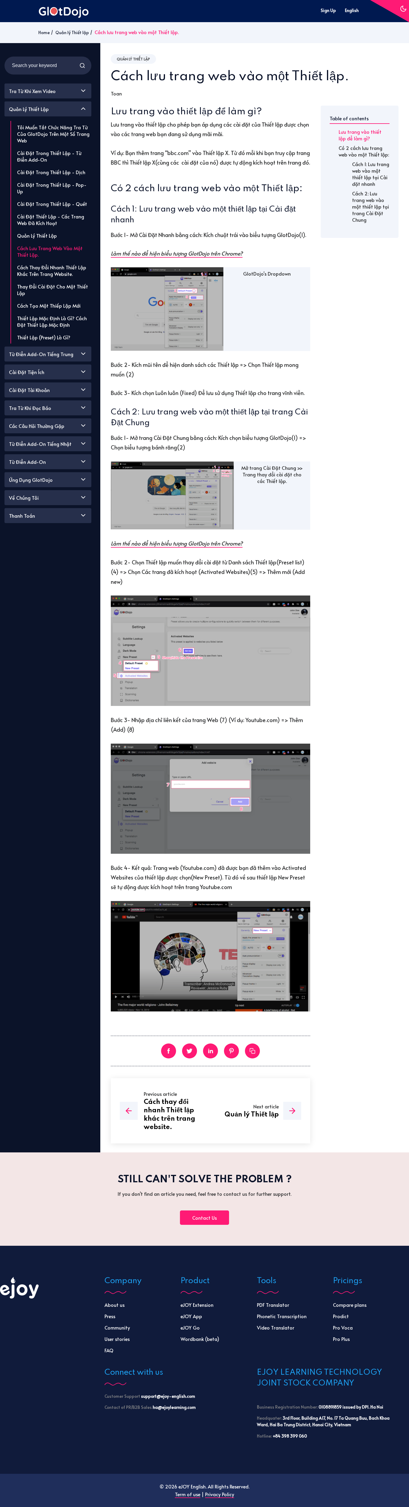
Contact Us (204, 1217)
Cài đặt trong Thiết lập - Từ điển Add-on (49, 156)
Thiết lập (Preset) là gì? (43, 337)
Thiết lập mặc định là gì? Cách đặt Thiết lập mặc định (52, 321)
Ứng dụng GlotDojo (31, 479)
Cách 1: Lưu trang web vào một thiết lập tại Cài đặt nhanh (370, 174)
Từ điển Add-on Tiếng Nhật (40, 443)
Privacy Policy (219, 1494)
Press (109, 1316)
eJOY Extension (197, 1304)
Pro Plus (341, 1339)
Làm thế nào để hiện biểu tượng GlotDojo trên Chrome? (177, 253)
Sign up (328, 10)
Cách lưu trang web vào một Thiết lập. (50, 251)
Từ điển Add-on (27, 461)
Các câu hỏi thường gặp (36, 426)
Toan (116, 93)
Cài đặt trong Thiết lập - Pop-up (52, 188)
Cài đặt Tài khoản (29, 390)
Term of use (187, 1494)
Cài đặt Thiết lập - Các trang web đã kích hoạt (50, 219)
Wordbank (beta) (200, 1339)
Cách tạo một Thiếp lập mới (49, 305)
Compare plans (349, 1304)
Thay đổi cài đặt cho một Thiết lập (52, 289)
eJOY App (191, 1316)
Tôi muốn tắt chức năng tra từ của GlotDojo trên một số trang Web (53, 134)
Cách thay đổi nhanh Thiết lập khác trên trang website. (51, 270)
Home (44, 32)
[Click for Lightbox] (167, 309)
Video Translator (275, 1327)
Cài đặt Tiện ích (26, 372)
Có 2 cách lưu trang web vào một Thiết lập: (364, 151)
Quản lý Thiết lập (72, 32)
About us (114, 1304)
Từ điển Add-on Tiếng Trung (41, 354)
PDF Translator (273, 1304)
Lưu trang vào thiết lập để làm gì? (360, 135)
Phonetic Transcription (282, 1316)
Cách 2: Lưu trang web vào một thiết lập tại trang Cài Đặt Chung (370, 206)
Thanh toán (22, 515)
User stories (117, 1339)
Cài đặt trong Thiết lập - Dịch (51, 172)
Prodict (341, 1316)
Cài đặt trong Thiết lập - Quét (52, 203)
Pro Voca (343, 1327)
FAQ (108, 1350)
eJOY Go (190, 1327)
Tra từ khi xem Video (32, 91)
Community (117, 1327)
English (352, 10)
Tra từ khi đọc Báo (30, 408)
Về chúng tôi (24, 497)
